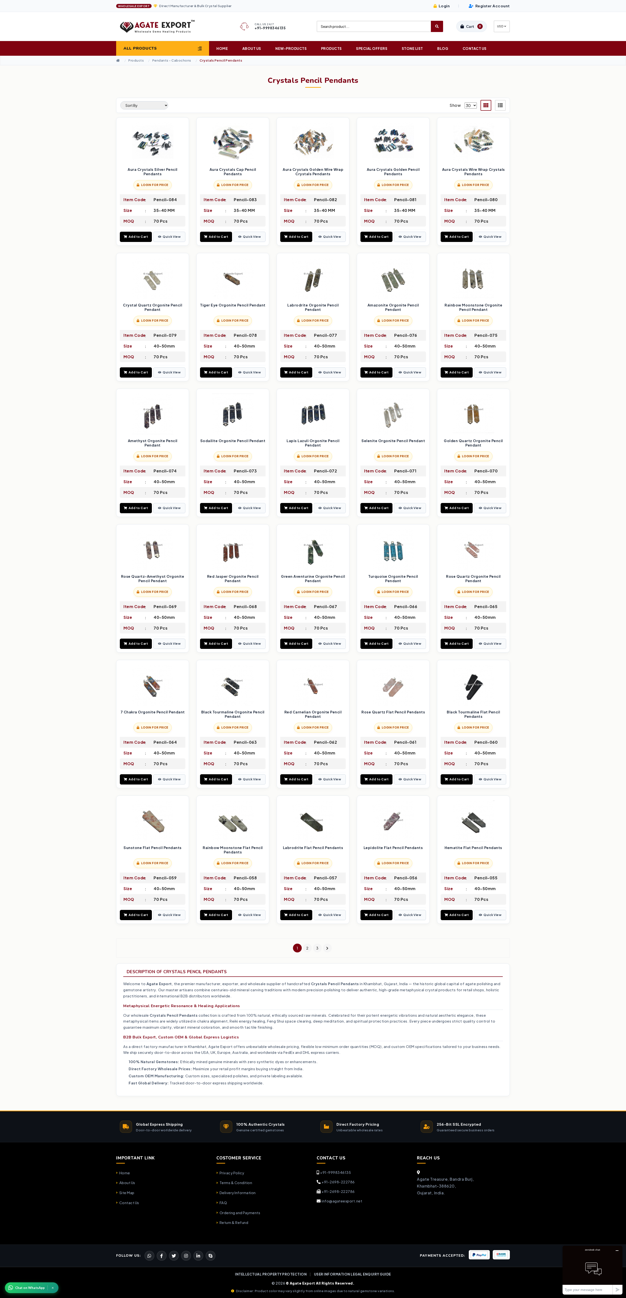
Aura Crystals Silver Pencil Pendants (153, 171)
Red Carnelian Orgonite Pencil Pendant (313, 714)
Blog (442, 48)
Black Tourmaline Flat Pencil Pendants (473, 714)
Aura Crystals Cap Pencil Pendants (233, 171)
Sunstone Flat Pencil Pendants (152, 848)
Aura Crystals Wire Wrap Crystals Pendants (473, 171)
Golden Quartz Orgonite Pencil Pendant (473, 443)
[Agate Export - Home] (161, 26)
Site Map (126, 1192)
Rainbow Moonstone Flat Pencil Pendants (233, 850)
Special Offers (371, 48)
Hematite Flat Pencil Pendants (473, 848)
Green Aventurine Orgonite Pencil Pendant (313, 578)
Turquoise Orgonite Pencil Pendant (393, 578)
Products (331, 48)
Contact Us (475, 48)
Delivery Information (238, 1192)
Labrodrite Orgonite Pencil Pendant (313, 307)
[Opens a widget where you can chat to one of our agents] (592, 1270)
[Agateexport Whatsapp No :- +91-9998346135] (149, 1256)
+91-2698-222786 (338, 1182)
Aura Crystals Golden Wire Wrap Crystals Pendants (313, 171)
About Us (251, 48)
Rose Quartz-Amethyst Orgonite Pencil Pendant (152, 578)
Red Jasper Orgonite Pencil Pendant (233, 578)
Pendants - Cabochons (171, 60)
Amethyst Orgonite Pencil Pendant (153, 443)
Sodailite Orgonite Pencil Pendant (233, 441)
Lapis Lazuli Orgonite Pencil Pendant (313, 443)
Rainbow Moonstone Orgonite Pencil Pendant (473, 307)
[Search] (437, 26)
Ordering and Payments (240, 1213)
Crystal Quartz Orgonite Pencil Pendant (152, 307)
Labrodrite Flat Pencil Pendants (313, 848)
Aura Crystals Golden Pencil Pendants (393, 171)
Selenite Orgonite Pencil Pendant (393, 441)
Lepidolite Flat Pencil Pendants (393, 848)
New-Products (291, 48)
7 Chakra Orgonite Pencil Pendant (153, 712)
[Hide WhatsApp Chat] (53, 1287)
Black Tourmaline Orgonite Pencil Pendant (233, 714)
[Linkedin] (198, 1256)
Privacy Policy (232, 1173)
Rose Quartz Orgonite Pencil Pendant (473, 578)
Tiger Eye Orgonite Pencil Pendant (233, 305)
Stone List (412, 48)
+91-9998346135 (335, 1172)
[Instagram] (186, 1256)
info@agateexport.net (342, 1201)
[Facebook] (174, 1256)
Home (222, 48)
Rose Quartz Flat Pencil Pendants (393, 712)
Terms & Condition (236, 1182)
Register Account (492, 5)
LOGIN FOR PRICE (154, 185)
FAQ (223, 1202)
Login (444, 5)
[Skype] (210, 1256)
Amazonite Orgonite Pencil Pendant (393, 307)
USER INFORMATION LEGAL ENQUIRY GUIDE (352, 1274)
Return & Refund (234, 1222)
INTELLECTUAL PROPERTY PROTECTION (271, 1274)
